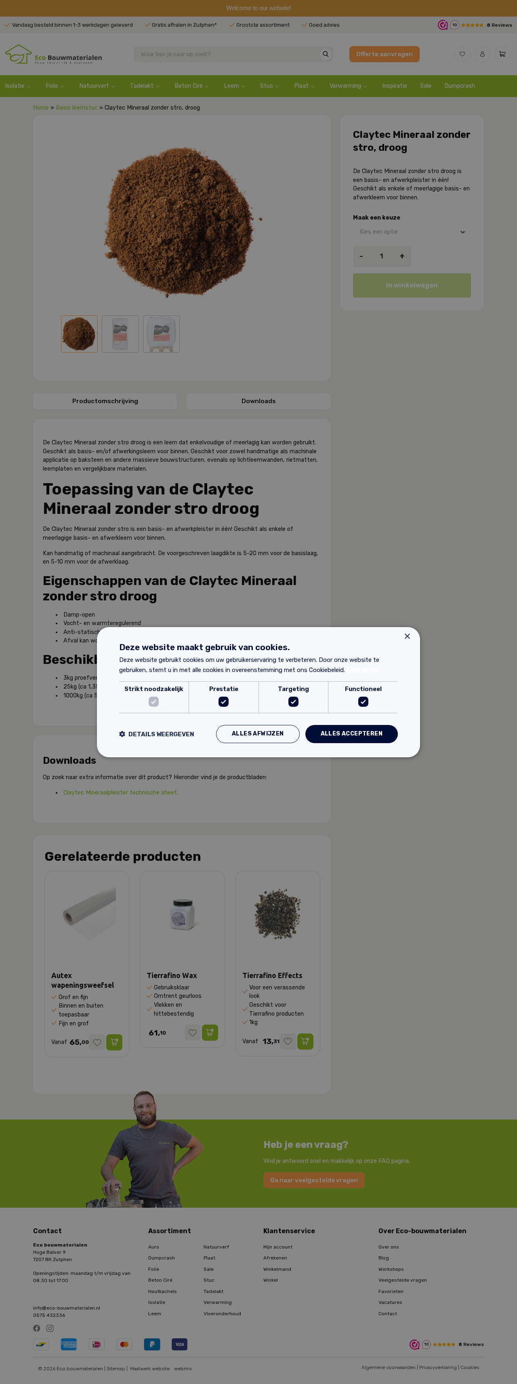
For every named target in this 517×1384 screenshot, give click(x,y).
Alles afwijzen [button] (258, 733)
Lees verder (363, 670)
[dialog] (258, 692)
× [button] (407, 636)
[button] (156, 734)
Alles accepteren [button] (351, 733)
